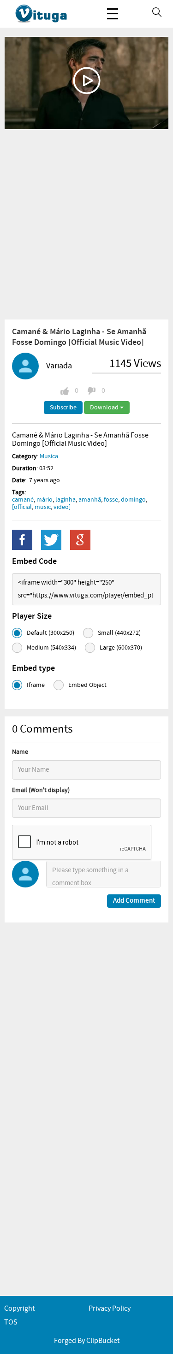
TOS (11, 1322)
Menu (112, 14)
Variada (59, 366)
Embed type (33, 668)
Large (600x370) (121, 648)
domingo (133, 500)
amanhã (89, 500)
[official (22, 507)
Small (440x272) (119, 633)
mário (44, 500)
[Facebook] (22, 540)
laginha (65, 500)
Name (20, 752)
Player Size (32, 616)
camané (23, 500)
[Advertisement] (86, 223)
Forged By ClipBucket (86, 1341)
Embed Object (87, 685)
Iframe (36, 685)
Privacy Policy (110, 1308)
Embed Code (34, 561)
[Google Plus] (80, 540)
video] (62, 507)
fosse (111, 500)
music (43, 507)
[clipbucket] (51, 14)
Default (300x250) (50, 633)
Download (105, 407)
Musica (49, 456)
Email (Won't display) (41, 790)
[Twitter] (51, 540)
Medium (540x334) (51, 648)
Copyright (19, 1308)
